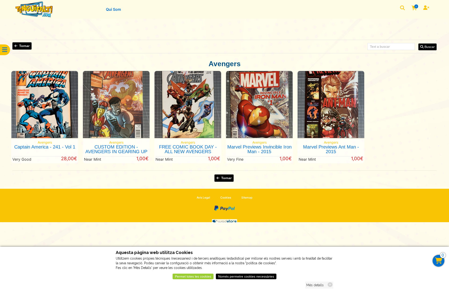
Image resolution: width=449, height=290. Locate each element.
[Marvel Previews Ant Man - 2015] (330, 137)
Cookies (225, 197)
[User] (426, 8)
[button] (403, 8)
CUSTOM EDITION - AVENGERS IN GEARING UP (116, 149)
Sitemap (246, 197)
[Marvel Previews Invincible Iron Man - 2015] (259, 137)
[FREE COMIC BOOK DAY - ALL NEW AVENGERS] (187, 137)
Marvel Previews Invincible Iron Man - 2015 (259, 149)
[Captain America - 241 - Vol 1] (44, 137)
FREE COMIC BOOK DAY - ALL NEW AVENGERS (188, 149)
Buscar (429, 47)
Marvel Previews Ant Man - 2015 (331, 149)
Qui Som (113, 9)
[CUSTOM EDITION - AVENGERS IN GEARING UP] (116, 137)
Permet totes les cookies (193, 276)
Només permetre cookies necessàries (246, 276)
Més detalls (315, 285)
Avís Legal (203, 197)
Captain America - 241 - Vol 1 (44, 147)
